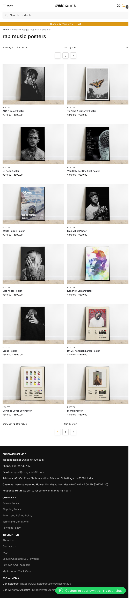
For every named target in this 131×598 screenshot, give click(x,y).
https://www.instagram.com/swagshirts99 (46, 583)
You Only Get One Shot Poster (83, 171)
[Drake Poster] (33, 324)
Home (6, 29)
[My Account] (119, 6)
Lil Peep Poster (11, 171)
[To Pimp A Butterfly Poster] (97, 84)
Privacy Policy (11, 503)
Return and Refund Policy (17, 515)
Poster (6, 108)
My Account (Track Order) (18, 571)
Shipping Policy (12, 509)
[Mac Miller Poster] (97, 204)
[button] (124, 6)
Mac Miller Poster (76, 231)
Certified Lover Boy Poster (17, 410)
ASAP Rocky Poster (13, 111)
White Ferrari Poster (14, 231)
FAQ (5, 552)
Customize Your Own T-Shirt (65, 24)
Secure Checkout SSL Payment (21, 558)
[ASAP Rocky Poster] (33, 84)
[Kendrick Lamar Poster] (97, 264)
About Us (8, 540)
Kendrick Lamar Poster (79, 290)
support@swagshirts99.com (27, 472)
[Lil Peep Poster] (33, 144)
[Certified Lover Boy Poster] (33, 384)
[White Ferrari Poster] (33, 204)
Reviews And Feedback (16, 564)
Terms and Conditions (16, 521)
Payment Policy (12, 527)
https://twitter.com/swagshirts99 (51, 589)
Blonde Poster (75, 410)
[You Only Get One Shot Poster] (97, 144)
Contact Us (9, 546)
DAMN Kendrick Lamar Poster (83, 350)
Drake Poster (10, 350)
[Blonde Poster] (97, 384)
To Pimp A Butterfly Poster (81, 111)
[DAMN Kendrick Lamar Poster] (97, 324)
